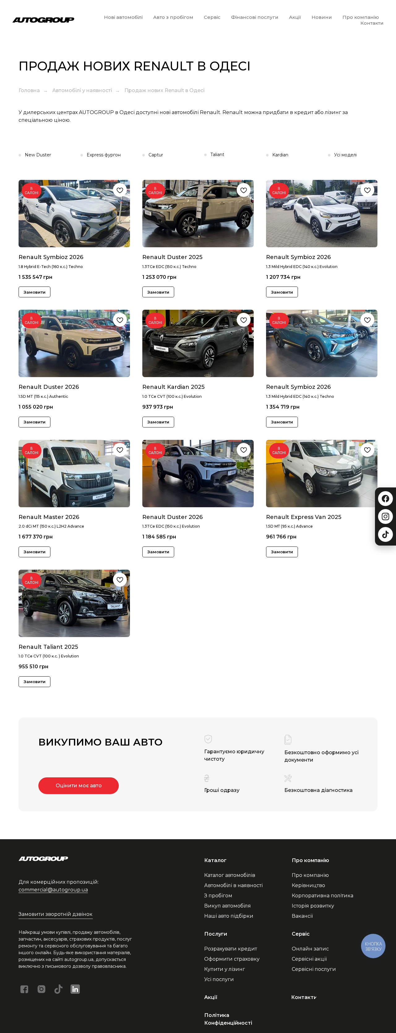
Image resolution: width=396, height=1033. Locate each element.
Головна (29, 90)
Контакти (372, 23)
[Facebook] (385, 498)
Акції (295, 17)
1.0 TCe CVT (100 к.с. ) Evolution (49, 656)
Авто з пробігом (173, 17)
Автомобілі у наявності (82, 90)
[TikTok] (385, 534)
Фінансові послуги (254, 17)
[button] (56, 914)
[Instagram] (385, 516)
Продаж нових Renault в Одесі (164, 90)
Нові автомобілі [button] (123, 17)
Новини (322, 17)
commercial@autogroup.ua (53, 890)
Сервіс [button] (212, 17)
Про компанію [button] (360, 17)
